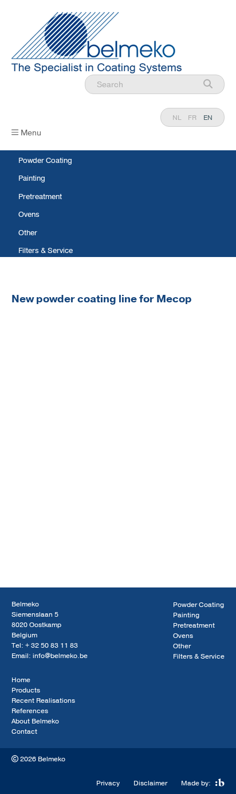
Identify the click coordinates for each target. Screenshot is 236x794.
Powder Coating (45, 160)
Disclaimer (150, 783)
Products (25, 690)
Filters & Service (45, 251)
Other (27, 233)
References (29, 710)
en (208, 117)
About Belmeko (35, 721)
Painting (31, 178)
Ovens (29, 214)
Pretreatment (40, 197)
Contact (24, 731)
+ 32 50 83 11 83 (51, 645)
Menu (31, 132)
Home (20, 679)
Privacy (108, 783)
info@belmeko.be (60, 655)
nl (176, 117)
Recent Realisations (43, 700)
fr (192, 117)
